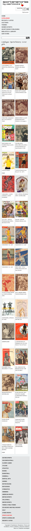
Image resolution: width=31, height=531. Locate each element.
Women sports (7, 27)
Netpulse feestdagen (24, 528)
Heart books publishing (10, 29)
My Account (25, 12)
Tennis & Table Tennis (9, 504)
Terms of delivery (14, 526)
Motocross (6, 486)
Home (3, 16)
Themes (4, 25)
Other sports (6, 512)
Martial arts (6, 478)
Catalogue (6, 18)
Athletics (5, 468)
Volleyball (6, 499)
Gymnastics (6, 489)
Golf (3, 510)
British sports (7, 497)
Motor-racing (6, 484)
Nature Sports (7, 457)
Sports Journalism (8, 518)
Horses (4, 481)
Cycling (4, 465)
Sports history (7, 515)
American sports (7, 494)
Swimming (5, 491)
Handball (5, 476)
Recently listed (8, 20)
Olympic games (7, 463)
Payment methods (24, 526)
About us (16, 528)
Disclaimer (20, 525)
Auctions (5, 22)
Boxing (4, 470)
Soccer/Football (8, 460)
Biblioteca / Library (9, 31)
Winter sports (7, 502)
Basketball (6, 473)
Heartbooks (14, 525)
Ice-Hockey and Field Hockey (11, 507)
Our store (5, 33)
